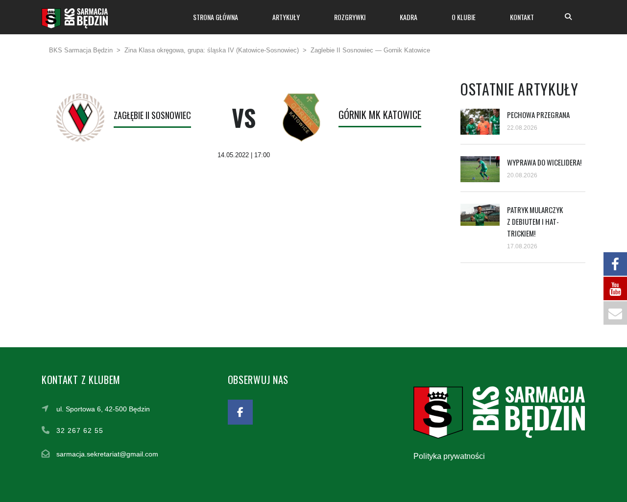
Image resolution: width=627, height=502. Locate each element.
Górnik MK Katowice (379, 114)
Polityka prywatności (449, 456)
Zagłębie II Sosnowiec (152, 115)
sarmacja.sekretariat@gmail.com (107, 454)
